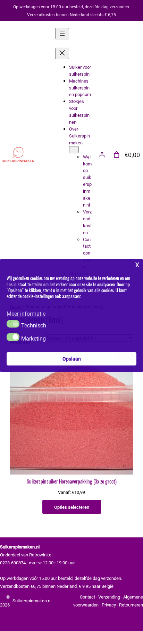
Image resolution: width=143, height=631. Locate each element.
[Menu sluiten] (62, 53)
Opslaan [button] (71, 358)
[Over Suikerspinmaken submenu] (74, 149)
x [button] (137, 263)
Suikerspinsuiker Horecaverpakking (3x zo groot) (72, 482)
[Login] (101, 154)
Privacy (109, 605)
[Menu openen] (62, 33)
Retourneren (131, 605)
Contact (87, 597)
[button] (13, 323)
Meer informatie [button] (26, 313)
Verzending (109, 597)
